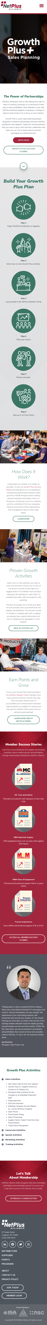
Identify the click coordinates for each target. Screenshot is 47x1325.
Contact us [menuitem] (8, 1264)
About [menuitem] (5, 1259)
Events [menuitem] (6, 1248)
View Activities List (23, 628)
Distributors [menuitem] (9, 1240)
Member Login (14, 1284)
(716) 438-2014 (8, 1226)
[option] (23, 1000)
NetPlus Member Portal (18, 695)
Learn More (23, 519)
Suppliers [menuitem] (7, 1244)
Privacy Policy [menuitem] (10, 1268)
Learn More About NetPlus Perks (23, 719)
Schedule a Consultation (23, 1187)
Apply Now (23, 140)
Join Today (13, 1276)
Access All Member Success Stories (23, 938)
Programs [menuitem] (8, 1252)
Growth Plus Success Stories (23, 150)
